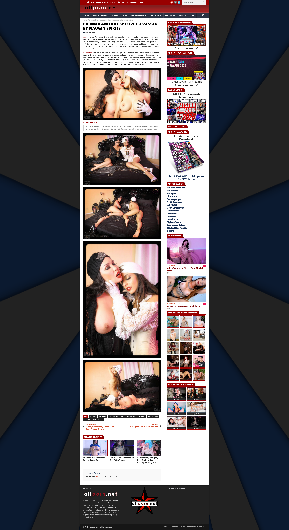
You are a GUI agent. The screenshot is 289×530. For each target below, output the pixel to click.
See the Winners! (186, 48)
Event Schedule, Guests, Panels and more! (186, 83)
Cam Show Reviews (139, 15)
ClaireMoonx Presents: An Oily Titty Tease (122, 458)
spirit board (98, 419)
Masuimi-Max (153, 416)
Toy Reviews (156, 15)
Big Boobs (102, 416)
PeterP (171, 273)
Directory (201, 526)
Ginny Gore (91, 32)
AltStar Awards (100, 15)
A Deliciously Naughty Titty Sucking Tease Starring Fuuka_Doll (147, 460)
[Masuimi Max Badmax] (122, 120)
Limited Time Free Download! (186, 137)
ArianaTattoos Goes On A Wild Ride (107, 2)
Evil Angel (172, 204)
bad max (93, 416)
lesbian (142, 416)
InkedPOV (172, 213)
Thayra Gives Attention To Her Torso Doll (94, 458)
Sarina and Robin (176, 224)
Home (87, 15)
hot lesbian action (128, 416)
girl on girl (114, 416)
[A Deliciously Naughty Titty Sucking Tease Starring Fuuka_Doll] (149, 448)
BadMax (86, 37)
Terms (182, 526)
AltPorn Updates (93, 20)
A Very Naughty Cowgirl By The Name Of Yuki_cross (143, 2)
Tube (192, 15)
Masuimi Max (88, 53)
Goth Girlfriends (175, 207)
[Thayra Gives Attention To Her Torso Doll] (95, 448)
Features (169, 15)
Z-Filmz (170, 230)
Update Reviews (118, 15)
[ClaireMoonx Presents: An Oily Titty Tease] (122, 448)
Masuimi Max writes (91, 122)
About (166, 526)
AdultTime (172, 190)
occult (87, 419)
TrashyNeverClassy (177, 227)
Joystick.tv (172, 219)
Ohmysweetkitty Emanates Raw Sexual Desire (100, 427)
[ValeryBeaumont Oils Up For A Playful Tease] (186, 251)
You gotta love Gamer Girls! (144, 426)
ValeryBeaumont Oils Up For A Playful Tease (185, 269)
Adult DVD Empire (176, 187)
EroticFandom (174, 202)
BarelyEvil (172, 193)
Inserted (171, 216)
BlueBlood (172, 196)
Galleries (182, 15)
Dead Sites (191, 526)
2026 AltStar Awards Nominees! (186, 95)
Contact (174, 526)
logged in (99, 476)
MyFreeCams (174, 222)
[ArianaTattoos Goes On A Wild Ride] (186, 289)
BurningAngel (174, 199)
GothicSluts (173, 210)
